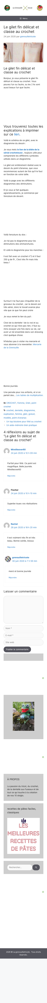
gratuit (31, 414)
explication (9, 414)
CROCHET (11, 403)
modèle (7, 418)
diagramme (29, 410)
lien (16, 134)
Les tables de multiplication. (29, 395)
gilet (25, 414)
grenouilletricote (20, 557)
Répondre (11, 476)
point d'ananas (19, 418)
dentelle (19, 410)
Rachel (14, 524)
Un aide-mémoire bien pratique (21, 425)
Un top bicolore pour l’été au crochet (23, 421)
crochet (10, 410)
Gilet (28, 403)
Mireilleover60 (18, 449)
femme (18, 414)
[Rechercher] (36, 867)
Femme (20, 403)
